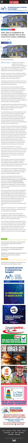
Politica (9, 29)
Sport (16, 432)
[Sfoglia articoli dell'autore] (2, 39)
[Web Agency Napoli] (14, 440)
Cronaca (24, 430)
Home (3, 430)
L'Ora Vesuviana (5, 245)
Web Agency (21, 432)
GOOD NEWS (10, 434)
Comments (4, 258)
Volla (13, 29)
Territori (14, 430)
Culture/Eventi (7, 432)
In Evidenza (3, 29)
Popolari (4, 238)
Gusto (12, 432)
